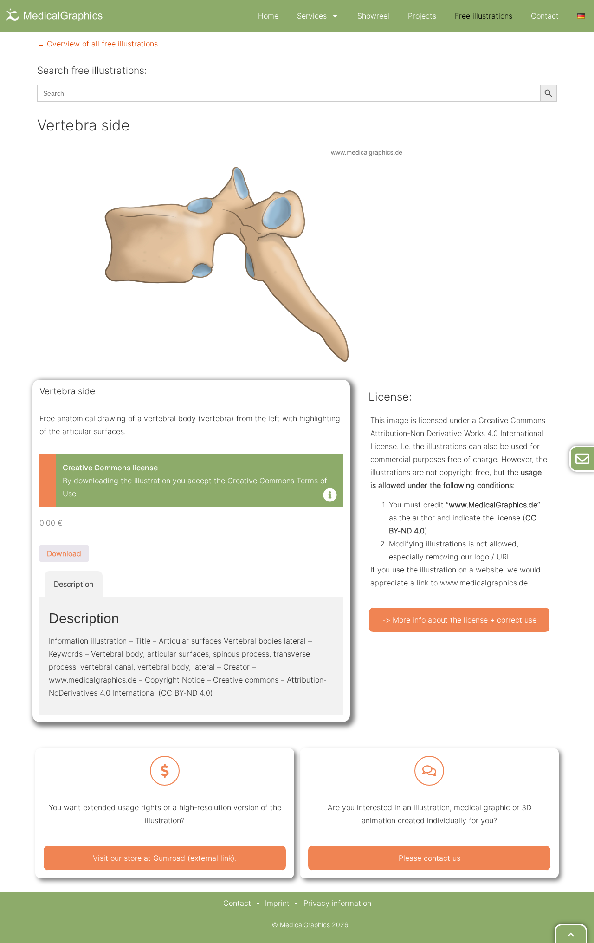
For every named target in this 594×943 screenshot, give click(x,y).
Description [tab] (73, 584)
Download (64, 553)
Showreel (373, 15)
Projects (422, 15)
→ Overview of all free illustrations (97, 43)
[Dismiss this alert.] (330, 496)
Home (268, 15)
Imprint (277, 903)
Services (312, 15)
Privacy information (337, 903)
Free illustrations (483, 15)
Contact (545, 15)
